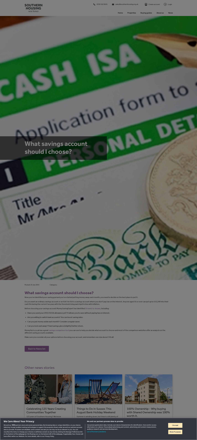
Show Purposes (175, 432)
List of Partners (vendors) (96, 432)
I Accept (175, 425)
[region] (98, 429)
